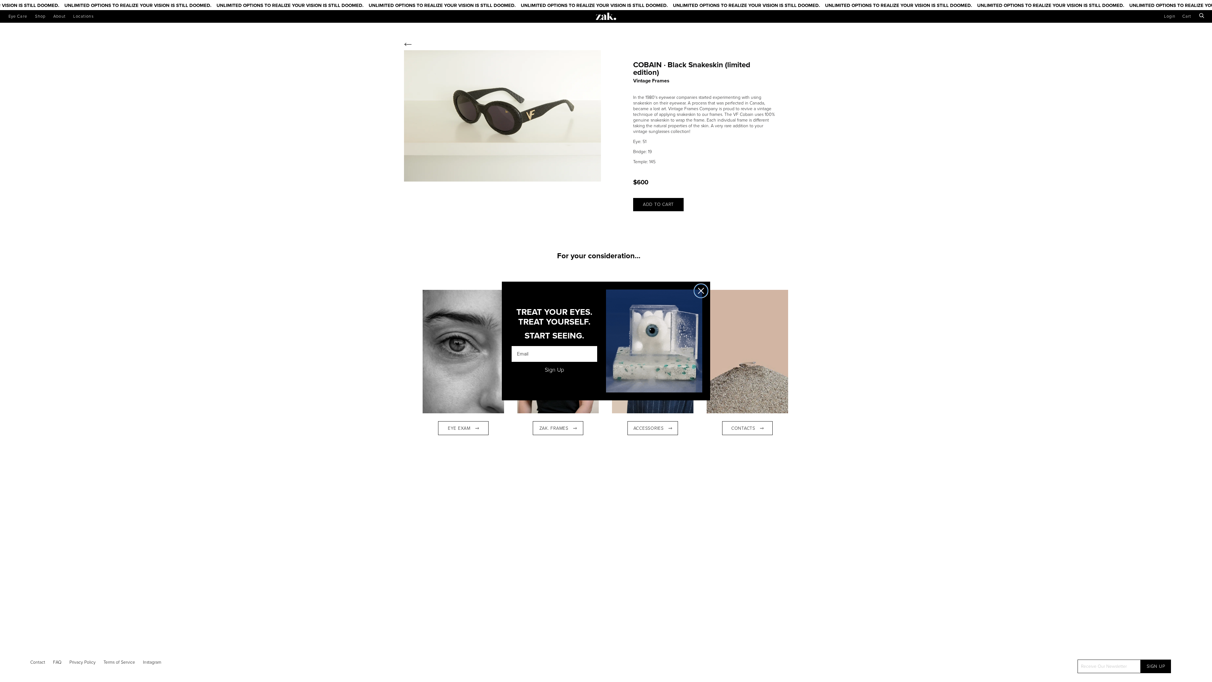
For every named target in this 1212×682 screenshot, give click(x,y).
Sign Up (554, 369)
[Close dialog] (701, 290)
